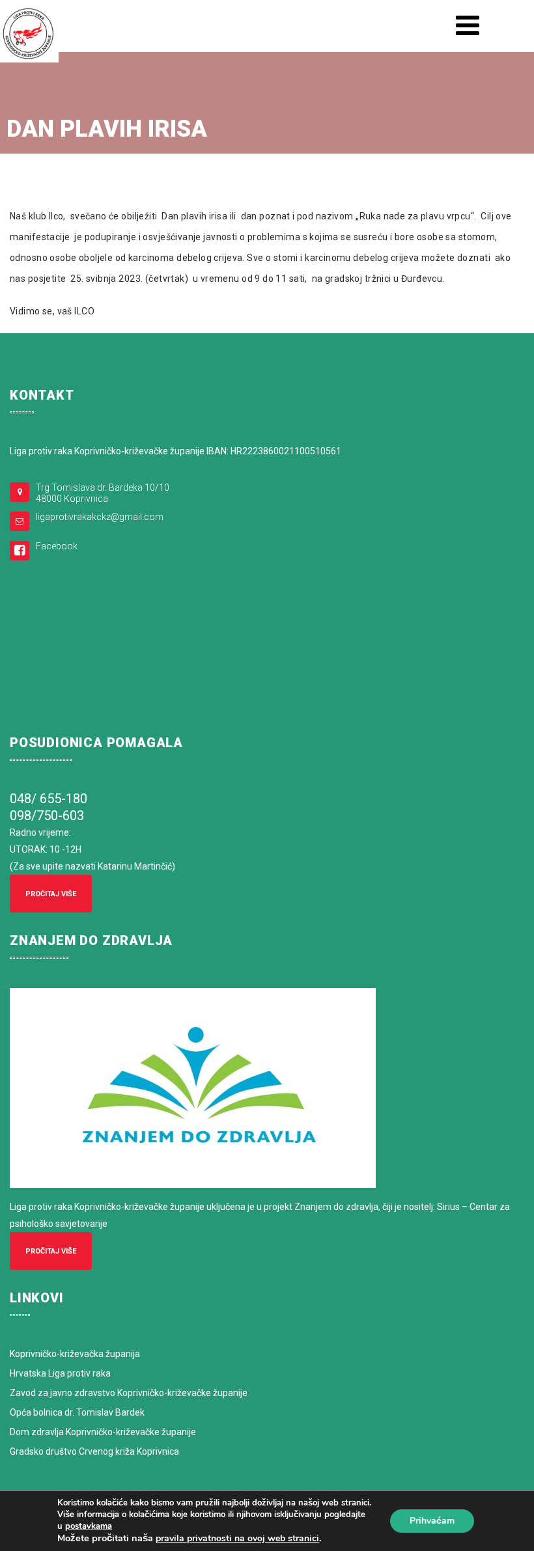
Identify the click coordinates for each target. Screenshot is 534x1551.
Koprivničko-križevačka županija (75, 1354)
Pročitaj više (50, 894)
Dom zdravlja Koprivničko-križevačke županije (103, 1432)
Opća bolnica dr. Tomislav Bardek (77, 1412)
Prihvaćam (432, 1521)
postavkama (88, 1526)
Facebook (56, 546)
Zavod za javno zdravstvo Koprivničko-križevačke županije (128, 1393)
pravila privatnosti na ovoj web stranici (237, 1538)
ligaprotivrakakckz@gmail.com (99, 517)
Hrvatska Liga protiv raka (60, 1373)
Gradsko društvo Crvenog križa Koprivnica (94, 1451)
